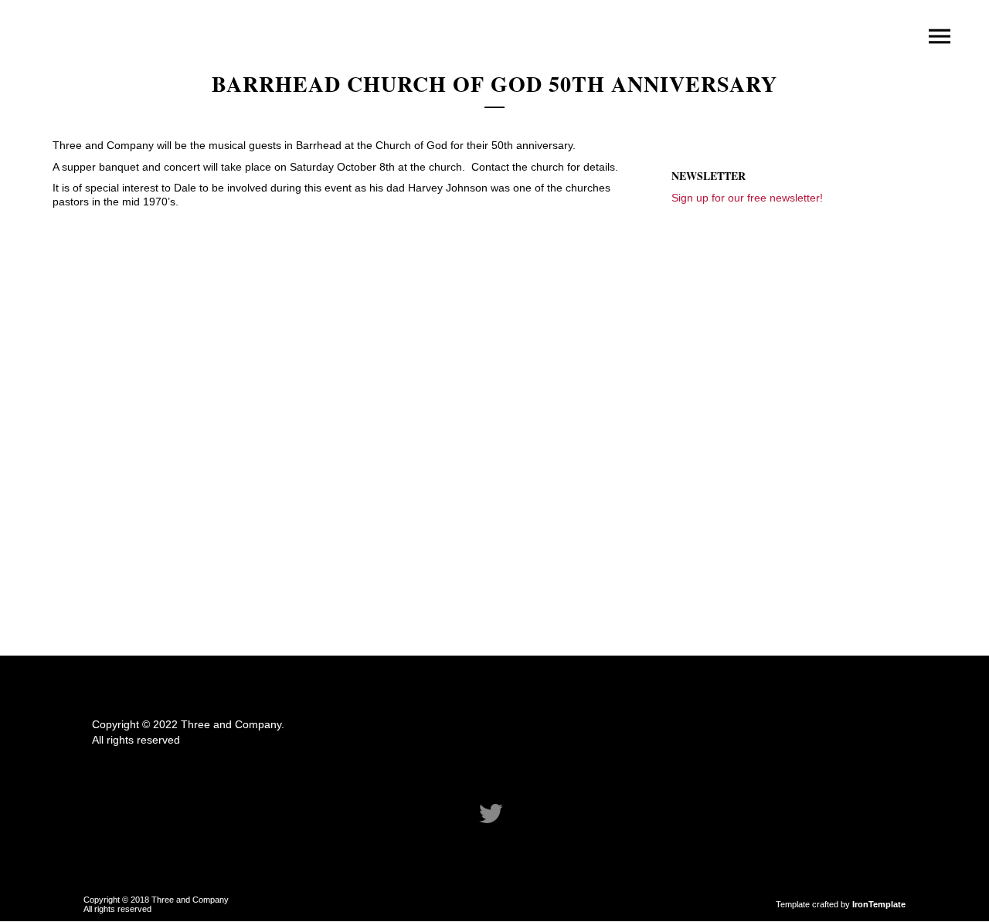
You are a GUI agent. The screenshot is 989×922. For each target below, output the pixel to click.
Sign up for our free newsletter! (747, 198)
